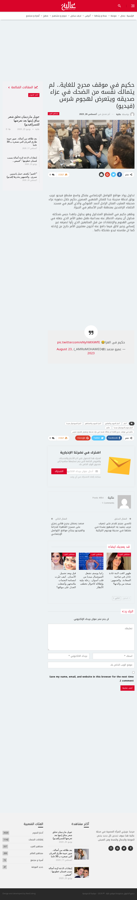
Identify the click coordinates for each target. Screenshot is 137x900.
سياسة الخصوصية (89, 893)
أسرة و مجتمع (32, 16)
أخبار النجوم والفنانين (112, 423)
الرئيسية (130, 16)
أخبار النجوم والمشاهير (93, 423)
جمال (122, 16)
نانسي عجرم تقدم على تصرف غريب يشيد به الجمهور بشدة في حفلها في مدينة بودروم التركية (113, 527)
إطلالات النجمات (36, 839)
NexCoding (30, 893)
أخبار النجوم (33, 95)
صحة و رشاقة (100, 16)
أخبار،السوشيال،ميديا (73, 423)
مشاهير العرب (53, 113)
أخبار (125, 423)
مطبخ (45, 16)
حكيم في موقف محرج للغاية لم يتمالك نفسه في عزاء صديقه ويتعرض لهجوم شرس (102, 431)
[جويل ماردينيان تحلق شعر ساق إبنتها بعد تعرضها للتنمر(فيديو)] (22, 102)
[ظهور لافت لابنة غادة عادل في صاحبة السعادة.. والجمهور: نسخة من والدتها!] (118, 561)
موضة (114, 16)
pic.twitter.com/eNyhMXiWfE (78, 342)
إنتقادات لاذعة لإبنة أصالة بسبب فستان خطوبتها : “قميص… (60, 871)
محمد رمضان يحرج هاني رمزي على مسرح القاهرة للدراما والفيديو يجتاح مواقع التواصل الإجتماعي (68, 528)
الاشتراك (59, 471)
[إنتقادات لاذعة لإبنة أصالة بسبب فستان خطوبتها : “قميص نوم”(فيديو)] (81, 872)
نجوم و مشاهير (59, 16)
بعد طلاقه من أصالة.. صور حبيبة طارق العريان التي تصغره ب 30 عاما (22, 141)
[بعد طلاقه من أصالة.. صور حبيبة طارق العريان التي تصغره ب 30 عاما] (81, 854)
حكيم (108, 427)
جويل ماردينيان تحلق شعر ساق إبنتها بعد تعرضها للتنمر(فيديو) (23, 120)
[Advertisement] (68, 55)
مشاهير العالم (36, 853)
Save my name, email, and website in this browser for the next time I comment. (91, 679)
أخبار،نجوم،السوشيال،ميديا (123, 427)
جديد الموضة (37, 867)
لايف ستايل (75, 16)
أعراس (88, 16)
